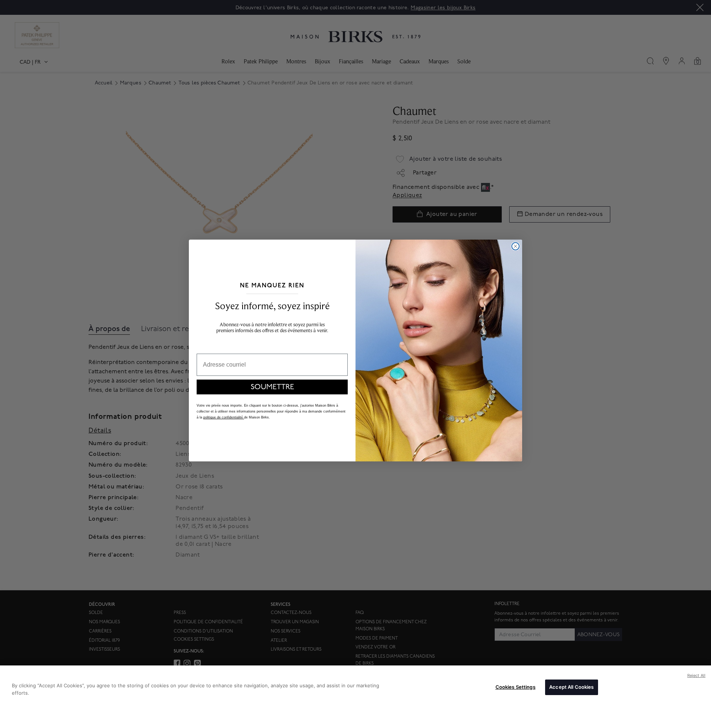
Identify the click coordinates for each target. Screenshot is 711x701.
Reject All (696, 675)
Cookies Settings (515, 687)
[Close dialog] (515, 246)
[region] (355, 683)
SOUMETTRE (272, 387)
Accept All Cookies (571, 687)
